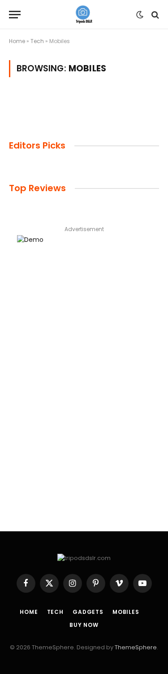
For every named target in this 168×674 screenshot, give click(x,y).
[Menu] (15, 14)
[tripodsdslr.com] (84, 14)
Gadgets (88, 612)
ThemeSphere (136, 647)
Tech (37, 41)
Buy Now (84, 625)
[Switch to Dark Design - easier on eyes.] (140, 15)
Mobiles (125, 612)
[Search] (154, 14)
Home (17, 41)
